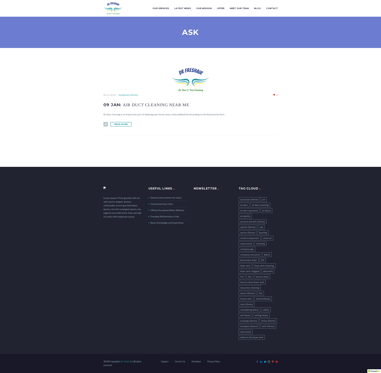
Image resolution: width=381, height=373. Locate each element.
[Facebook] (257, 361)
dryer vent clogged (249, 271)
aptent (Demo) (248, 227)
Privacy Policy (213, 361)
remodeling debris (249, 309)
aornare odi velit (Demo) (252, 221)
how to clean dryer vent (252, 282)
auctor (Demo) (247, 232)
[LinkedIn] (261, 361)
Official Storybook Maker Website (167, 210)
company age (247, 249)
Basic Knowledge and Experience (167, 222)
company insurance (250, 254)
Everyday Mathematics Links (164, 216)
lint (260, 293)
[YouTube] (276, 361)
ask (261, 227)
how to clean (262, 276)
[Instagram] (269, 361)
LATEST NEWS (182, 8)
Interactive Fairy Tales (161, 203)
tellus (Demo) (268, 320)
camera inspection (249, 238)
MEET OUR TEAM (239, 8)
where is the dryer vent (251, 337)
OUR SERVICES (161, 8)
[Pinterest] (273, 361)
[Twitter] (265, 361)
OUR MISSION (204, 8)
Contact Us (180, 361)
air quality (245, 216)
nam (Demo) (246, 304)
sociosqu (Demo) (248, 320)
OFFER (220, 8)
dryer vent (245, 265)
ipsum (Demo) (247, 293)
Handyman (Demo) (128, 94)
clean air (267, 238)
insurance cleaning (249, 287)
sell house (245, 315)
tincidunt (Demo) (249, 326)
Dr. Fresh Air (126, 361)
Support (165, 361)
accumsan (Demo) (249, 199)
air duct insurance (249, 210)
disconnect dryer (248, 260)
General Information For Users (166, 197)
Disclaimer (196, 361)
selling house (261, 315)
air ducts (266, 210)
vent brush (245, 331)
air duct (244, 204)
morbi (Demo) (263, 298)
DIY (262, 260)
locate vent (246, 298)
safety (266, 309)
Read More (121, 124)
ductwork (268, 271)
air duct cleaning (260, 204)
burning (263, 232)
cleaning (260, 243)
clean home (246, 243)
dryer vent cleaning (264, 265)
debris (267, 254)
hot (250, 276)
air (264, 199)
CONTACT (272, 8)
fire (242, 276)
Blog (257, 8)
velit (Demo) (268, 326)
